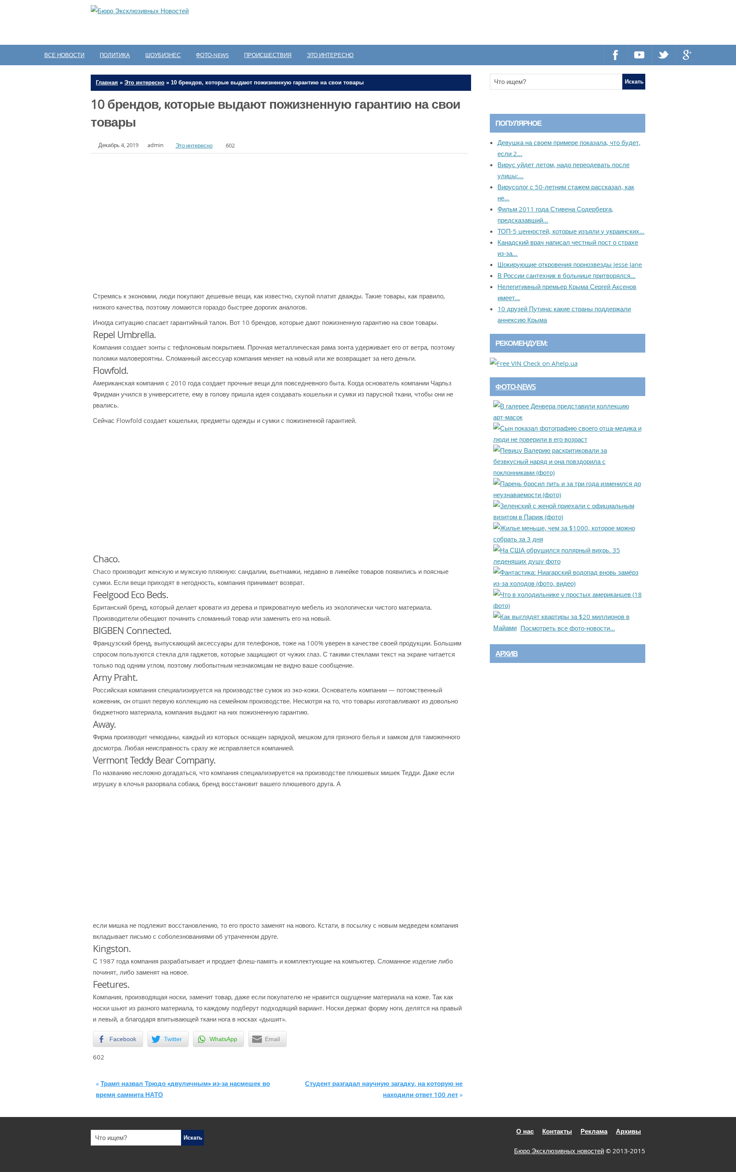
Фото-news (212, 55)
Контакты (557, 1131)
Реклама (594, 1131)
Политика (115, 55)
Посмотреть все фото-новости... (567, 628)
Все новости (64, 55)
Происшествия (267, 55)
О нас (525, 1131)
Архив (506, 653)
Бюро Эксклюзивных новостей (559, 1150)
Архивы (628, 1131)
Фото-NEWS (515, 386)
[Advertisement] (489, 22)
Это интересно (330, 55)
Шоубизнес (163, 55)
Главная (107, 82)
